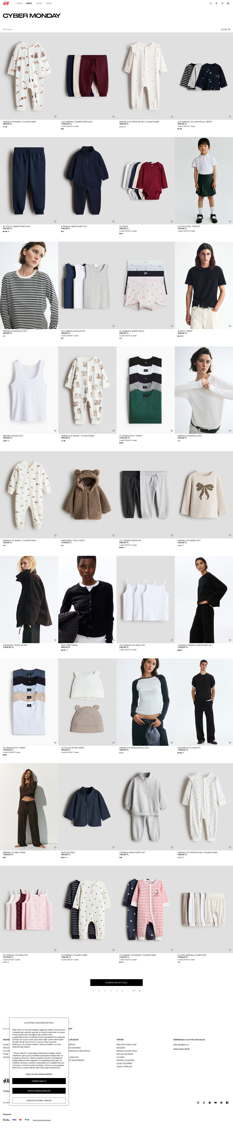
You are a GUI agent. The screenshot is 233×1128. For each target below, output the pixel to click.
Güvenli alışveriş (125, 1060)
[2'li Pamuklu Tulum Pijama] (87, 909)
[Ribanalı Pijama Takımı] (29, 806)
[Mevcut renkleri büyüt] (5, 126)
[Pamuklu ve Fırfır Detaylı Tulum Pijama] (145, 76)
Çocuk (39, 3)
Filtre (224, 30)
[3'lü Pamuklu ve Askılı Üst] (145, 599)
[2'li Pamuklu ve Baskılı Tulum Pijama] (145, 909)
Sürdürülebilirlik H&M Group (75, 1051)
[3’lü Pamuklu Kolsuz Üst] (87, 285)
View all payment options (42, 1120)
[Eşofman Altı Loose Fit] (204, 702)
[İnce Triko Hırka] (87, 599)
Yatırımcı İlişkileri (69, 1057)
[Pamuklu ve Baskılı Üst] (204, 494)
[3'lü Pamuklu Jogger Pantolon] (87, 76)
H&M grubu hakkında (70, 1048)
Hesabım (120, 1048)
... (128, 991)
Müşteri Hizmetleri (126, 1045)
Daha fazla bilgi (181, 1049)
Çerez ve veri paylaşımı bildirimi (39, 1074)
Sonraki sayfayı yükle (117, 983)
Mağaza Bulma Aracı (126, 1051)
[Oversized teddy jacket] (29, 599)
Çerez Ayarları (124, 1067)
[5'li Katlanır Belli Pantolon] (204, 909)
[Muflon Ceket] (87, 806)
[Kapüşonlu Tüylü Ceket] (87, 494)
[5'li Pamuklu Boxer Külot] (145, 285)
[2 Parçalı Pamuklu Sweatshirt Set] (204, 599)
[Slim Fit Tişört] (204, 285)
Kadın (19, 3)
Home (49, 3)
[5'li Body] (145, 180)
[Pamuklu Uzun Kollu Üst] (29, 285)
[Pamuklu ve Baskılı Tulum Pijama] (29, 76)
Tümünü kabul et (39, 1081)
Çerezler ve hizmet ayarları (39, 1100)
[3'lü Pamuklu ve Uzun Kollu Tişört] (204, 76)
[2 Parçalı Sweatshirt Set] (87, 180)
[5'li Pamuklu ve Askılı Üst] (29, 909)
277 (134, 991)
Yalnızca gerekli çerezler (38, 1091)
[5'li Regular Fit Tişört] (145, 390)
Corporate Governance (72, 1060)
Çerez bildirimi (124, 1063)
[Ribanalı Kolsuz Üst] (29, 390)
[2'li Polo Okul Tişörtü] (204, 180)
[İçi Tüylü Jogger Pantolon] (29, 180)
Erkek (29, 3)
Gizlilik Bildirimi (124, 1054)
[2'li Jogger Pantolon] (145, 494)
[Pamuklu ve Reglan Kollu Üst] (145, 702)
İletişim (120, 1057)
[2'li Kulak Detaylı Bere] (87, 702)
